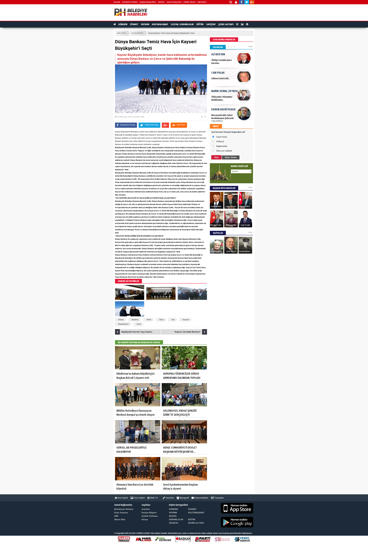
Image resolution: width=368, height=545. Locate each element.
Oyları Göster (231, 157)
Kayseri (186, 320)
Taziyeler (219, 497)
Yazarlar (117, 2)
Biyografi (184, 497)
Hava (161, 320)
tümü (250, 47)
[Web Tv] (247, 24)
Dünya (121, 320)
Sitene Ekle (119, 519)
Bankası (135, 320)
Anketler (161, 2)
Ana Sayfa (122, 497)
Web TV (154, 497)
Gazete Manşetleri (174, 2)
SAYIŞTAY (211, 24)
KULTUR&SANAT (160, 24)
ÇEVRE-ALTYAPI (226, 24)
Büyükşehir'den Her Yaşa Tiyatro (136, 332)
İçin (173, 320)
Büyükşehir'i (123, 324)
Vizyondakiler (201, 497)
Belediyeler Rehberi (130, 2)
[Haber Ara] (231, 2)
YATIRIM (145, 24)
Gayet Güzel (221, 137)
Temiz (148, 320)
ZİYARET (134, 24)
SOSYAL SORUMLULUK (182, 24)
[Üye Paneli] (236, 2)
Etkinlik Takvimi (189, 2)
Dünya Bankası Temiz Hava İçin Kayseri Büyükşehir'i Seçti (171, 33)
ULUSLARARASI (137, 33)
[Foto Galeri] (242, 24)
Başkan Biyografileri (148, 2)
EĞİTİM (200, 24)
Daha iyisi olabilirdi (224, 151)
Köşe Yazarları (121, 512)
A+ (202, 116)
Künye (145, 519)
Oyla (216, 157)
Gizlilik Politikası (150, 516)
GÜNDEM (122, 24)
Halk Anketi (201, 2)
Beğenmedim (221, 146)
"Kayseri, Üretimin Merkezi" (187, 332)
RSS (116, 516)
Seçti (139, 324)
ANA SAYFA (121, 33)
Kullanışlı (220, 141)
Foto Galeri (139, 497)
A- (205, 116)
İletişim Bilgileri (149, 512)
